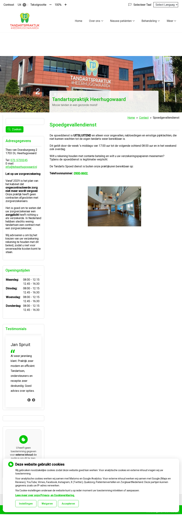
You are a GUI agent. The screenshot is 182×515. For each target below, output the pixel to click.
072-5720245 (19, 160)
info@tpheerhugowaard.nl (21, 167)
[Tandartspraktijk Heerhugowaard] (24, 21)
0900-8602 (81, 173)
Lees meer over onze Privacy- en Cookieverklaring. (45, 495)
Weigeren (47, 503)
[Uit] (26, 5)
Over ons (94, 21)
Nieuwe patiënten (121, 21)
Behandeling (149, 21)
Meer (170, 21)
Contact (144, 117)
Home (78, 21)
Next (33, 400)
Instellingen (26, 503)
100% (58, 4)
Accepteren (68, 503)
